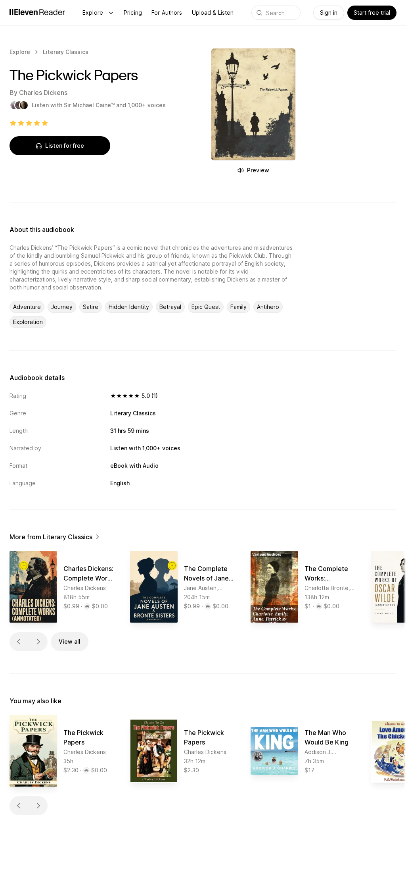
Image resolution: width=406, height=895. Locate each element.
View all (69, 641)
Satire (90, 306)
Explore (92, 12)
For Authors (166, 12)
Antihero (268, 306)
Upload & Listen (213, 12)
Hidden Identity (129, 306)
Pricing (133, 12)
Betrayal (170, 306)
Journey (62, 306)
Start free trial (372, 12)
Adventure (27, 306)
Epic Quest (206, 306)
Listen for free (64, 145)
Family (238, 306)
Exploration (28, 321)
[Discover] (111, 13)
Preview (258, 170)
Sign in (328, 12)
